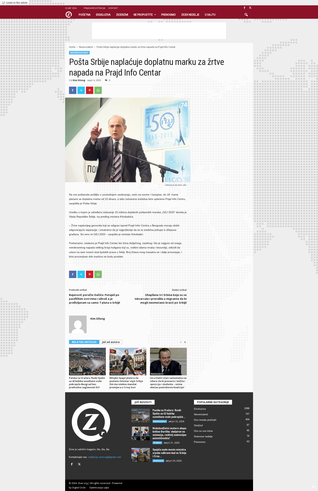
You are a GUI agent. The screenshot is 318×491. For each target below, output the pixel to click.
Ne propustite (143, 14)
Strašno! (157, 442)
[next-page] (185, 342)
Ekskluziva (103, 14)
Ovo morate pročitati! (205, 420)
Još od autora (111, 342)
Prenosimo (168, 14)
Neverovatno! (86, 47)
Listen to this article (16, 2)
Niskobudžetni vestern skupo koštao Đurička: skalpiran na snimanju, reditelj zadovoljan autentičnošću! (169, 433)
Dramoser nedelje (203, 436)
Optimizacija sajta (99, 487)
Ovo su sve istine (203, 431)
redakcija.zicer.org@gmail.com (104, 457)
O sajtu (210, 14)
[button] (246, 15)
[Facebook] (244, 8)
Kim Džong (79, 80)
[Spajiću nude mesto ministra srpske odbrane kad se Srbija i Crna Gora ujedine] (140, 455)
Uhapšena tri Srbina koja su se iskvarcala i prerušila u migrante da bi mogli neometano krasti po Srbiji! (161, 298)
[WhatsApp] (98, 90)
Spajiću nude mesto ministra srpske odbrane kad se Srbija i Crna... (169, 453)
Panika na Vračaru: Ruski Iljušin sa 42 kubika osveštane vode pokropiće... (169, 414)
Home (72, 47)
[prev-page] (181, 342)
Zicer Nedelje (190, 14)
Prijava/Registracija (94, 8)
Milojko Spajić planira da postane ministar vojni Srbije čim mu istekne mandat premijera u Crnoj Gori (126, 382)
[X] (250, 8)
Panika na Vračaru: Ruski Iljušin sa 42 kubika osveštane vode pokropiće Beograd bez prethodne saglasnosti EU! (87, 382)
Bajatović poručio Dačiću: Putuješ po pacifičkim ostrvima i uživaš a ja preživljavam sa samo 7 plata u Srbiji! (94, 298)
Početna (85, 14)
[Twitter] (81, 90)
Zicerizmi (122, 14)
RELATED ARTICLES (84, 342)
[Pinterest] (89, 90)
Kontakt (113, 8)
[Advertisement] (159, 30)
